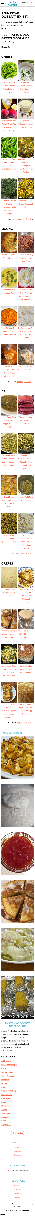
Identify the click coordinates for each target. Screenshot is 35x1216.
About (17, 1147)
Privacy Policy (17, 1151)
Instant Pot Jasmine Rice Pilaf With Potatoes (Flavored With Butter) (26, 541)
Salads (4, 1110)
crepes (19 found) (24, 723)
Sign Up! (9, 1170)
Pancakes (5, 1098)
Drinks (4, 1083)
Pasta (3, 1102)
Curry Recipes (7, 1076)
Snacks (4, 1117)
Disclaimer (17, 1155)
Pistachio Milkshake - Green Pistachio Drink (25, 124)
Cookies (5, 1068)
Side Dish (5, 1113)
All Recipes (6, 1061)
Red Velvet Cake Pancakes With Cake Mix (26, 420)
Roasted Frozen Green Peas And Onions (26, 204)
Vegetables (6, 1125)
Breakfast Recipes (9, 1065)
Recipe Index (17, 1193)
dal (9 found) (26, 554)
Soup (3, 1121)
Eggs (3, 1087)
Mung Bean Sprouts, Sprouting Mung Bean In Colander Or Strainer (26, 461)
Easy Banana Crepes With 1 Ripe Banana (9, 592)
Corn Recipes (7, 1072)
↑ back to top (17, 1133)
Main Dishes (6, 1095)
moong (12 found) (24, 382)
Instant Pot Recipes (9, 1091)
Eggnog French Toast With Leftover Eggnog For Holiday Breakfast (9, 710)
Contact (17, 1197)
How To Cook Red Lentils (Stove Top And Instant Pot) (9, 331)
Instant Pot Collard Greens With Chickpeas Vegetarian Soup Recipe (26, 165)
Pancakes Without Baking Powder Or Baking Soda (9, 634)
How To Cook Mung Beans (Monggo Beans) (9, 538)
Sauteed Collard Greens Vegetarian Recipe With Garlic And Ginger (9, 207)
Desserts (5, 1080)
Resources (6, 1106)
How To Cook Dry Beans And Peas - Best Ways (25, 258)
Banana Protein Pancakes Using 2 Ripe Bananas (25, 669)
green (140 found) (24, 219)
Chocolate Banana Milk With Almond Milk (26, 634)
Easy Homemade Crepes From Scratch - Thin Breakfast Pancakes (26, 595)
